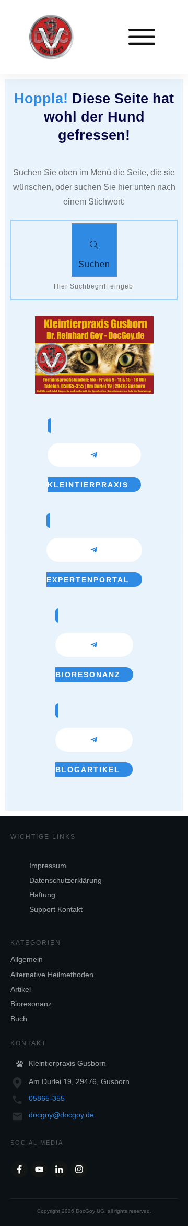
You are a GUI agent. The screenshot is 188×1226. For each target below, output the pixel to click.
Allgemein (26, 959)
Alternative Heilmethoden (51, 974)
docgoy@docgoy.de (61, 1115)
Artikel (20, 989)
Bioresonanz (31, 1004)
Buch (18, 1019)
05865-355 (47, 1098)
